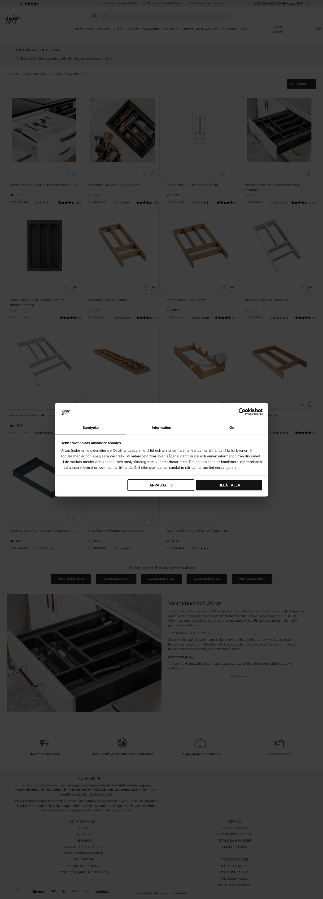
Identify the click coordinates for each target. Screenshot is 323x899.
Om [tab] (232, 427)
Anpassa (158, 485)
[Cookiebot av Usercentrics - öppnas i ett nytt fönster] (242, 411)
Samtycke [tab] (91, 427)
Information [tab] (161, 427)
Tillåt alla (229, 485)
